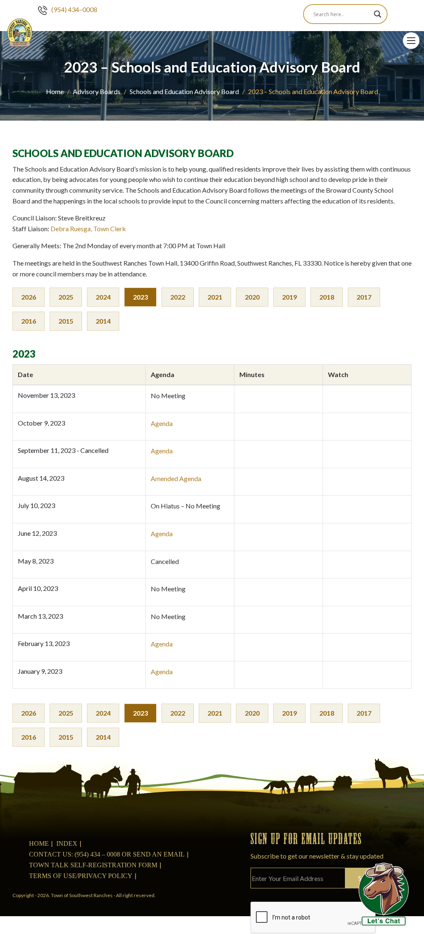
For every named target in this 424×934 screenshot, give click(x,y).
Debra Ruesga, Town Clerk (88, 228)
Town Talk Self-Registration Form (93, 865)
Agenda (162, 423)
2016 (28, 321)
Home (55, 91)
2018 (326, 297)
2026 (28, 297)
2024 (103, 297)
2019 (289, 297)
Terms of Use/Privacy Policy (80, 875)
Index (66, 843)
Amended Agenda (176, 478)
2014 (103, 321)
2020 (252, 297)
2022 (177, 297)
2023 (140, 297)
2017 (364, 297)
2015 (65, 321)
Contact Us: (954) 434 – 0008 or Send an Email (107, 854)
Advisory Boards (96, 91)
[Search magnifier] (377, 14)
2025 (65, 297)
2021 (214, 297)
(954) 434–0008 (74, 9)
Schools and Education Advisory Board (184, 91)
